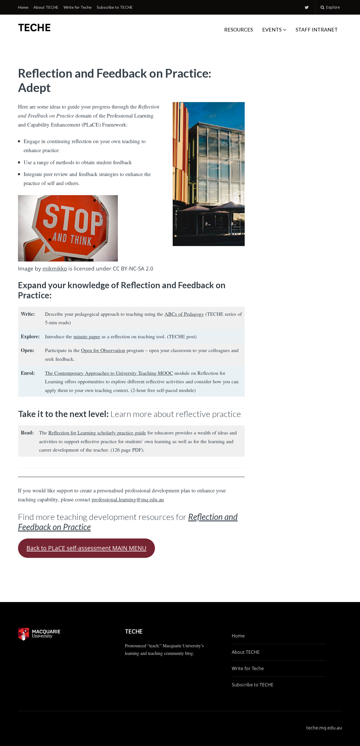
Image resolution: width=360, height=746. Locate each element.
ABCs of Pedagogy (184, 313)
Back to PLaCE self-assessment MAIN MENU (86, 548)
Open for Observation (103, 350)
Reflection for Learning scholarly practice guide (97, 432)
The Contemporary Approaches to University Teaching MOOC (109, 372)
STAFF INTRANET (317, 29)
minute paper (86, 336)
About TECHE (45, 7)
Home (23, 7)
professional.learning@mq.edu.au (128, 499)
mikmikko (54, 268)
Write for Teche (78, 7)
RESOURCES (238, 29)
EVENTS (272, 29)
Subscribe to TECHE (115, 7)
